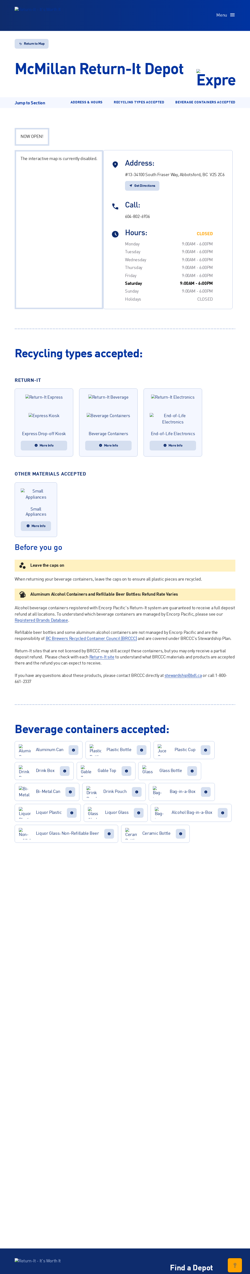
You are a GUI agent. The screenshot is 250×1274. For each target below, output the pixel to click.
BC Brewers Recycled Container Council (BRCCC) (91, 639)
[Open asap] (235, 1265)
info (73, 750)
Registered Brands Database (41, 620)
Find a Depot (191, 1268)
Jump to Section (30, 103)
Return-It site (102, 657)
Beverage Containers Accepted (205, 102)
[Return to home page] (38, 15)
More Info (47, 445)
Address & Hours (87, 102)
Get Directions (144, 186)
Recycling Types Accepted (139, 102)
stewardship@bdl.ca (183, 675)
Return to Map (34, 43)
